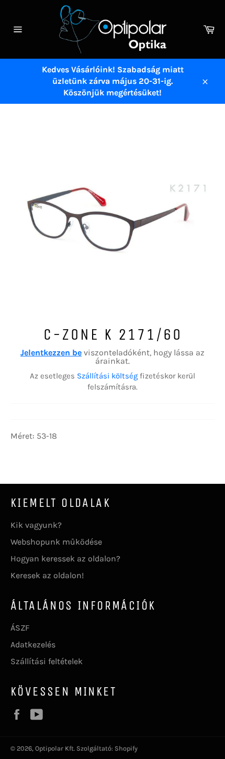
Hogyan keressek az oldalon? (65, 558)
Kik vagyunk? (36, 525)
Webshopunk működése (56, 542)
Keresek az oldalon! (47, 575)
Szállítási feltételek (46, 661)
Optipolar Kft (54, 748)
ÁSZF (19, 628)
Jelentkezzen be (51, 352)
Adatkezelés (32, 644)
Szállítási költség (107, 376)
